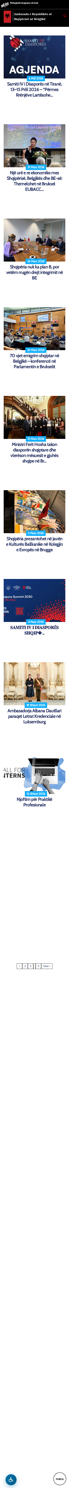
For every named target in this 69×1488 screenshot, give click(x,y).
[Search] (65, 16)
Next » (46, 966)
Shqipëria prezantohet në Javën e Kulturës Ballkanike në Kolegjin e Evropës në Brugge (34, 544)
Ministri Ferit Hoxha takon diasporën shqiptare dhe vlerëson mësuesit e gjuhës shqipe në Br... (34, 453)
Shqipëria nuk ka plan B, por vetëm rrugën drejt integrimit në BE (34, 272)
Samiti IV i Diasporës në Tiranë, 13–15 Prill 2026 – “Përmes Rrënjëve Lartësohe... (34, 89)
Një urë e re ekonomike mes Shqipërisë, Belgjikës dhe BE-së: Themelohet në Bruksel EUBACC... (34, 181)
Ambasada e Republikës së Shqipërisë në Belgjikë (33, 16)
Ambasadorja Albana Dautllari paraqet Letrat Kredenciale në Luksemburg (34, 716)
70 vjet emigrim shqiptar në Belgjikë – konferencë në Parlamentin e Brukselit (34, 361)
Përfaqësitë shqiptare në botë (24, 2)
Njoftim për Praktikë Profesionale (34, 802)
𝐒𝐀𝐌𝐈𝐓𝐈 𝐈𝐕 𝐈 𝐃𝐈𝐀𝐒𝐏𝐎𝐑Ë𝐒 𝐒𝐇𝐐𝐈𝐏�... (34, 630)
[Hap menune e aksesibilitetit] (11, 1479)
